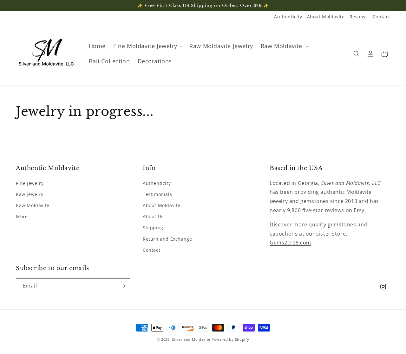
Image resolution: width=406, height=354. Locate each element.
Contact (381, 17)
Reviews (359, 17)
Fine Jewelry (29, 183)
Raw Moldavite (32, 205)
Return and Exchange (167, 239)
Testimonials (157, 194)
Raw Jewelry (29, 194)
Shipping (153, 227)
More (22, 216)
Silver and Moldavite (192, 339)
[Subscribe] (123, 286)
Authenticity (288, 17)
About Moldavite (326, 17)
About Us (153, 216)
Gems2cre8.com (290, 242)
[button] (147, 46)
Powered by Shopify (230, 339)
